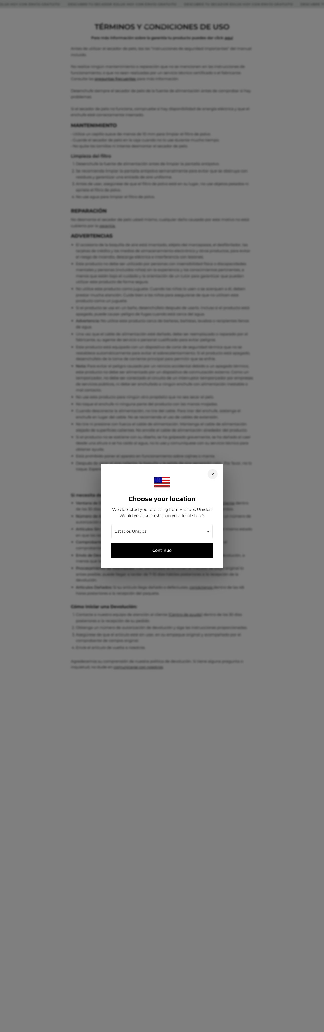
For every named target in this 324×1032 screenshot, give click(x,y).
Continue (162, 550)
